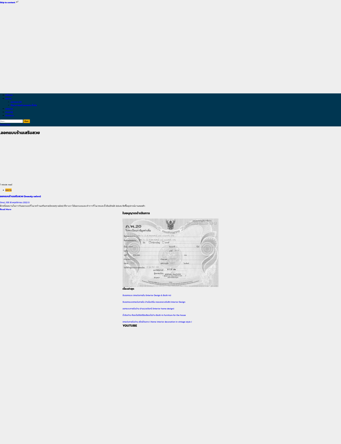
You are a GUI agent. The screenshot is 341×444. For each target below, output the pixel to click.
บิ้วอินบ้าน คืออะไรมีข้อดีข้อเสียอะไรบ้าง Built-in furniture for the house (154, 315)
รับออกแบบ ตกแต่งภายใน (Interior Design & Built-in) (147, 295)
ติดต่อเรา (9, 115)
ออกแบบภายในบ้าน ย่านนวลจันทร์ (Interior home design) (148, 308)
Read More (5, 209)
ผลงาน (8, 98)
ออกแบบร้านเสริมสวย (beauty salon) (20, 196)
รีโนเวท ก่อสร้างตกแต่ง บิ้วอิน (24, 105)
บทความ (9, 108)
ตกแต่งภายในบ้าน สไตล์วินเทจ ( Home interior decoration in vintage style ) (157, 321)
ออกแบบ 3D (16, 102)
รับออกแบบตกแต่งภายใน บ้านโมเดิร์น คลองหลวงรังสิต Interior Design (154, 301)
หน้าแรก (9, 95)
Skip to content (8, 2)
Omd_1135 (5, 202)
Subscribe (5, 125)
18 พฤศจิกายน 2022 (19, 202)
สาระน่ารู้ (9, 112)
